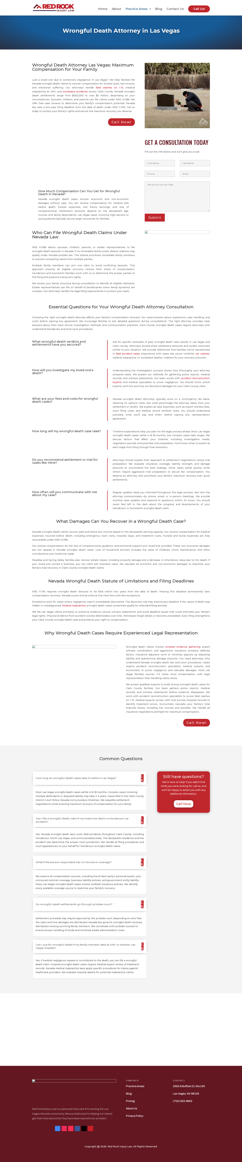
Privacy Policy (134, 1115)
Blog (158, 9)
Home (103, 9)
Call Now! (121, 122)
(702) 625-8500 (182, 1101)
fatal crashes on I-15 (109, 87)
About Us (131, 1108)
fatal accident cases (128, 353)
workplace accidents (75, 91)
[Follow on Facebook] (77, 1128)
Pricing (130, 1101)
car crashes (202, 353)
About (116, 9)
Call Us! (199, 9)
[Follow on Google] (57, 1128)
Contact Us (175, 9)
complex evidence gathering (182, 646)
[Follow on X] (84, 1128)
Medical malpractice (74, 605)
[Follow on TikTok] (70, 1128)
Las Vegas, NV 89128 (186, 1093)
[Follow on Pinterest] (90, 1128)
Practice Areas (136, 9)
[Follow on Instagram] (64, 1128)
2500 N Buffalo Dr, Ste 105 (189, 1086)
